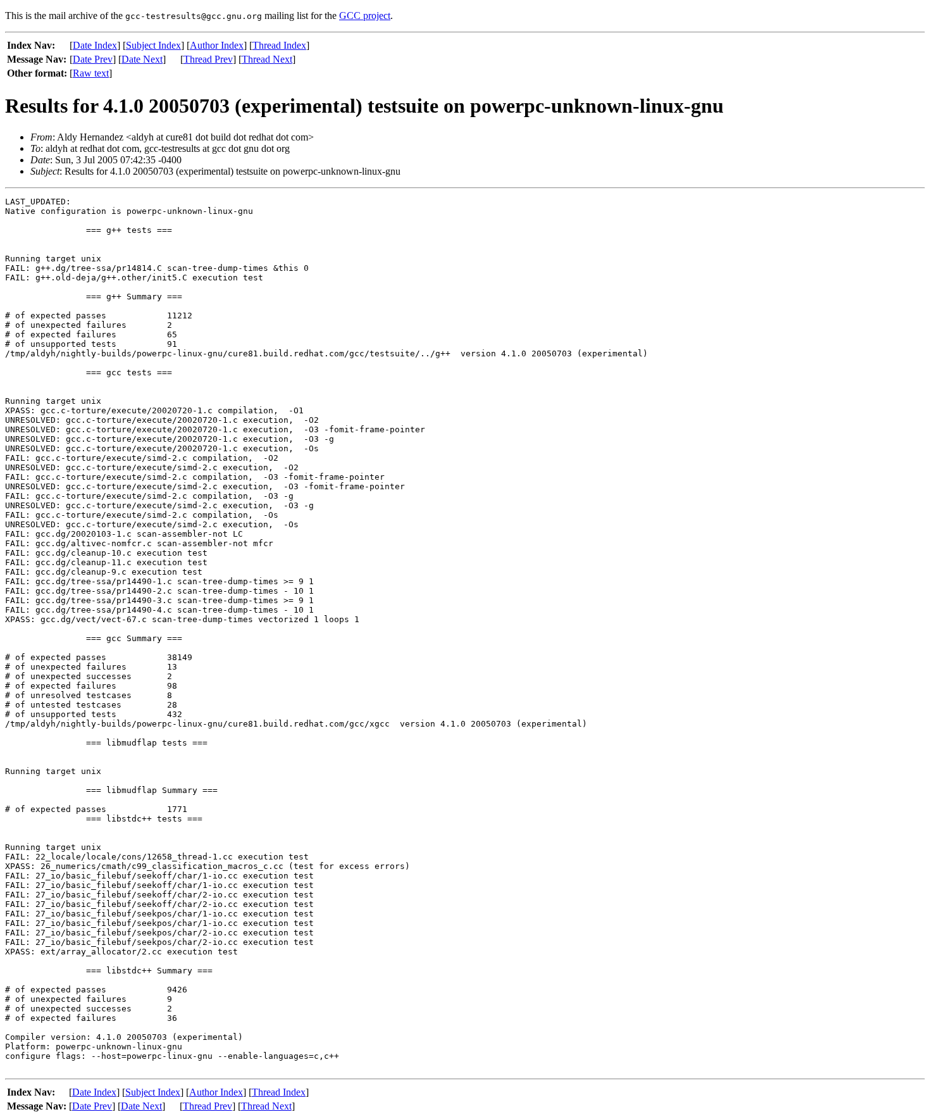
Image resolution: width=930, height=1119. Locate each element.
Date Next (142, 59)
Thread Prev (208, 59)
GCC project (364, 15)
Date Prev (93, 59)
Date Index (95, 45)
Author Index (217, 45)
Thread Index (279, 45)
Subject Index (153, 45)
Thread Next (267, 59)
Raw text (91, 73)
